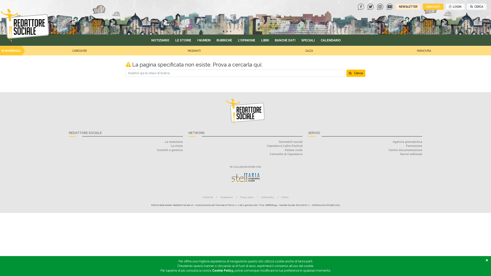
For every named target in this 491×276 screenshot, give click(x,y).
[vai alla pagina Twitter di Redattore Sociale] (371, 6)
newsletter (408, 6)
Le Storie (183, 40)
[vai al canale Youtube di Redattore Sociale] (390, 6)
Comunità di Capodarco (286, 154)
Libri (265, 40)
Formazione (414, 145)
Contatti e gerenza (170, 150)
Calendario (331, 40)
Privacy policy (247, 197)
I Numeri (204, 40)
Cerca (358, 73)
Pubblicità (208, 197)
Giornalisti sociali (290, 141)
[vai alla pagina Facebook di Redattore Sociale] (361, 6)
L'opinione (246, 40)
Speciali (308, 40)
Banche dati (285, 40)
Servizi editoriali (411, 154)
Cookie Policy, (223, 270)
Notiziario (160, 40)
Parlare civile (293, 150)
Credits (284, 197)
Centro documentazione (405, 150)
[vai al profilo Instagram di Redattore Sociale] (380, 6)
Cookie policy (267, 197)
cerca (478, 6)
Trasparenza (226, 197)
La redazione (174, 141)
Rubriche (224, 40)
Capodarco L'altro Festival (284, 145)
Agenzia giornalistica (407, 141)
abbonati (433, 6)
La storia (177, 145)
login (456, 6)
